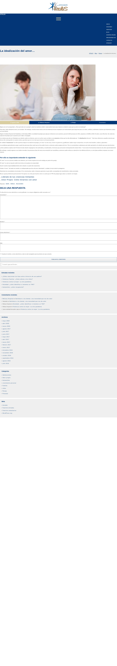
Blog (107, 32)
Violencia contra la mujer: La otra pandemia (17, 281)
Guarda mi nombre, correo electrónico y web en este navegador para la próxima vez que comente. (27, 254)
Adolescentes (7, 375)
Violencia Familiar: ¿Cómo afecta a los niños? (18, 279)
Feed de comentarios (9, 410)
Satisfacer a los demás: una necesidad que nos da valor (34, 298)
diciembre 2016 (8, 350)
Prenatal (5, 393)
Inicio (108, 24)
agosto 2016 (7, 360)
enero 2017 (6, 347)
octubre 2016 (7, 355)
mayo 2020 (6, 320)
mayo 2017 (6, 336)
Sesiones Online (111, 34)
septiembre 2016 (8, 358)
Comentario (3, 194)
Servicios (109, 29)
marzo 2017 (6, 342)
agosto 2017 (7, 328)
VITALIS (2, 14)
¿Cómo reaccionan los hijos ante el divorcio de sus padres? (22, 276)
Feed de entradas (8, 407)
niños (4, 388)
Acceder (5, 405)
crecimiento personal (9, 383)
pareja (13, 183)
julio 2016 (6, 363)
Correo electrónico (5, 232)
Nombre (2, 221)
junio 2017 (6, 334)
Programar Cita (111, 37)
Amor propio (7, 377)
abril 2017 (6, 339)
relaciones (19, 183)
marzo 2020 (6, 326)
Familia (5, 385)
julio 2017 (6, 331)
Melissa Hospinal (45, 122)
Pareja (74, 122)
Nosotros (109, 26)
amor (7, 183)
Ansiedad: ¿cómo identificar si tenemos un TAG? (18, 284)
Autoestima (6, 380)
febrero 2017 (7, 344)
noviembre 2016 (8, 352)
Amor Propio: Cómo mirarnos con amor (19, 180)
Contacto (109, 40)
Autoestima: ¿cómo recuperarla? (13, 287)
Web (1, 243)
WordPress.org (7, 413)
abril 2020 (6, 323)
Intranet (109, 43)
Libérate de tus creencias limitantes (17, 177)
